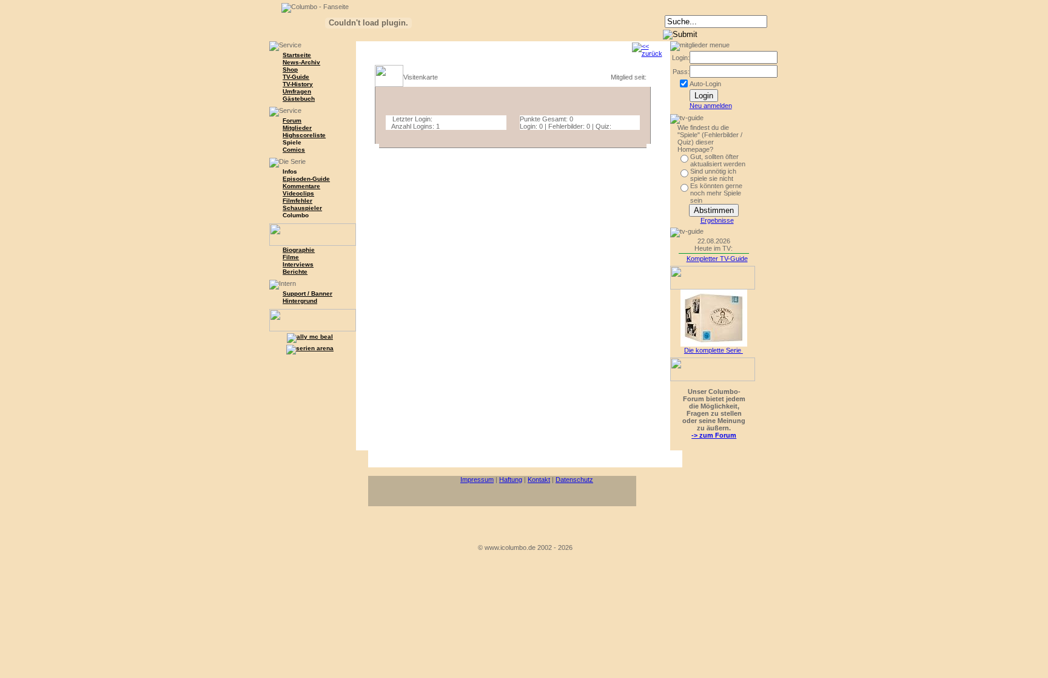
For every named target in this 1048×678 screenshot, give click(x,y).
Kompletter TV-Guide (717, 258)
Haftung (510, 479)
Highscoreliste (304, 135)
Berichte (295, 271)
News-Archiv (301, 62)
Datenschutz (574, 479)
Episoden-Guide (306, 178)
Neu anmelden (711, 105)
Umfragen (297, 91)
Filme (291, 257)
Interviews (298, 264)
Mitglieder (297, 127)
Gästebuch (299, 98)
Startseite (297, 55)
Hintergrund (300, 300)
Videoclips (298, 193)
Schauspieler (302, 208)
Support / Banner (307, 293)
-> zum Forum (713, 435)
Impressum (477, 479)
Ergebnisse (717, 220)
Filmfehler (297, 200)
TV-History (298, 84)
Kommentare (301, 186)
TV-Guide (296, 76)
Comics (294, 149)
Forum (292, 120)
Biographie (299, 249)
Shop (290, 69)
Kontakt (539, 479)
